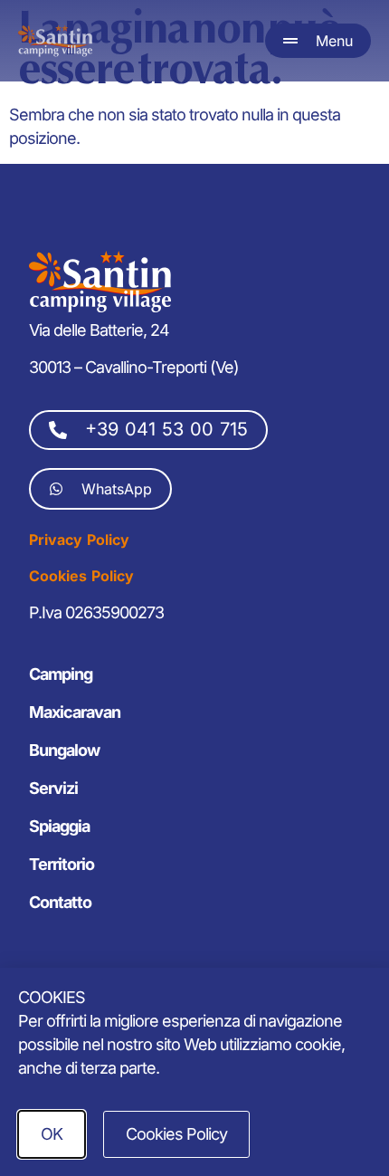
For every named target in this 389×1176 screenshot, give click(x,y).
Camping (60, 674)
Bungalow (64, 750)
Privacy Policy (79, 540)
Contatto (60, 902)
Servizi (53, 788)
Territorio (61, 864)
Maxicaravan (74, 712)
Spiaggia (59, 826)
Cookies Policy (81, 576)
